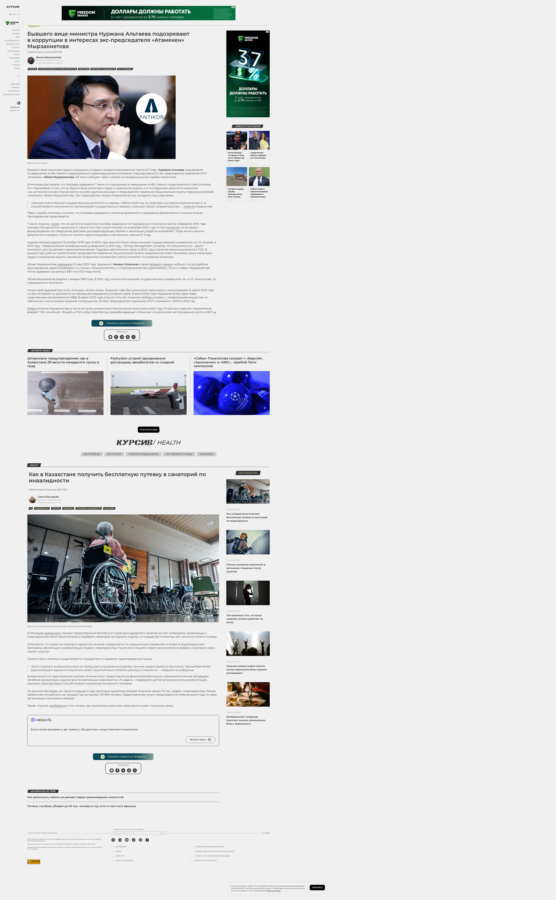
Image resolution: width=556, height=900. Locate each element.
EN (14, 14)
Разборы (206, 454)
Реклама (16, 88)
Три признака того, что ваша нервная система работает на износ (244, 619)
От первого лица (179, 454)
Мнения (16, 65)
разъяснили (52, 633)
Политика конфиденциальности (209, 847)
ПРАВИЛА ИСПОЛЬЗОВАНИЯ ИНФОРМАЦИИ (212, 856)
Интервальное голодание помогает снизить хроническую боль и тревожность (245, 720)
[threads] (140, 840)
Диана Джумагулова (48, 57)
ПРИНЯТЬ (317, 887)
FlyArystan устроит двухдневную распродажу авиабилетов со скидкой (142, 360)
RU (10, 14)
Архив (17, 68)
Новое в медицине (143, 454)
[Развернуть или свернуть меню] (19, 76)
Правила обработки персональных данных (214, 851)
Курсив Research (12, 41)
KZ (19, 14)
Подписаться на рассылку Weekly (128, 830)
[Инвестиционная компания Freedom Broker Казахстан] (12, 23)
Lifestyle (16, 48)
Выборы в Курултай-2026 (206, 861)
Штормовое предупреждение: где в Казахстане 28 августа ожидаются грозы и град (63, 362)
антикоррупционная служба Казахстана (57, 69)
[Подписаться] (164, 833)
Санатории (109, 508)
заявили (188, 206)
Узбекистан (14, 110)
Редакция (15, 84)
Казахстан (15, 107)
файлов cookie (274, 890)
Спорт (17, 61)
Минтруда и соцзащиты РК (103, 69)
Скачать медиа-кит (124, 861)
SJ (31, 508)
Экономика (14, 58)
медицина (68, 508)
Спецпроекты (14, 91)
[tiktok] (133, 840)
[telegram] (120, 840)
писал (55, 224)
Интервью (91, 454)
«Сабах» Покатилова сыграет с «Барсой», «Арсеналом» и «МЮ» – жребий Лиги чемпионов (228, 362)
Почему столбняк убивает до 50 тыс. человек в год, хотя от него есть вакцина (81, 806)
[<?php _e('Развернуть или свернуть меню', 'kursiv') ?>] (18, 103)
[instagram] (113, 840)
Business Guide (13, 44)
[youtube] (127, 840)
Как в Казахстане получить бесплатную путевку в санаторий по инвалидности (246, 517)
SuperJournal (13, 51)
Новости (16, 30)
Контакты (120, 856)
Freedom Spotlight (11, 95)
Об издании (121, 847)
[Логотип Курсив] (13, 7)
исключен (173, 227)
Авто (17, 37)
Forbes (31, 308)
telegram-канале (161, 264)
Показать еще (148, 429)
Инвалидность (42, 508)
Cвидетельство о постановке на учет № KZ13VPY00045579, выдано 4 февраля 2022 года (61, 844)
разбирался (58, 705)
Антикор (32, 69)
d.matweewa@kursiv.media (48, 63)
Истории (16, 34)
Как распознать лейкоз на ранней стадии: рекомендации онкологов (75, 797)
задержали (65, 264)
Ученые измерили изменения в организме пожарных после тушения (245, 568)
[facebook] (147, 840)
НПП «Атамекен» (125, 69)
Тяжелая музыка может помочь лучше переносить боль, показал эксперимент (246, 669)
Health (17, 55)
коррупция (83, 69)
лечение (56, 508)
